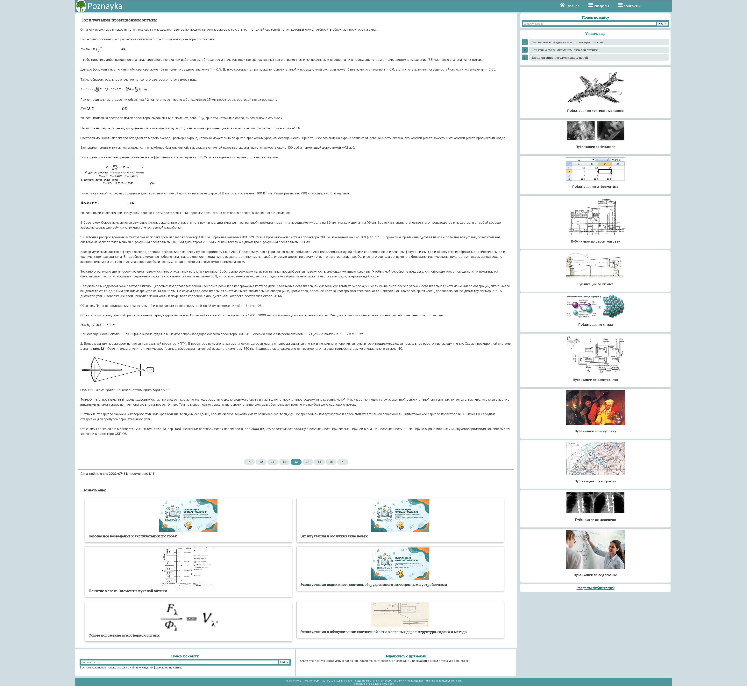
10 (261, 461)
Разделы (601, 6)
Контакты (631, 6)
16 (331, 461)
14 (307, 461)
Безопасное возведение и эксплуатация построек (568, 42)
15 (319, 461)
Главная (572, 6)
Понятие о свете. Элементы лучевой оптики (564, 50)
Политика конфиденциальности (443, 680)
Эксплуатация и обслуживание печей (559, 57)
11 (272, 461)
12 (284, 461)
